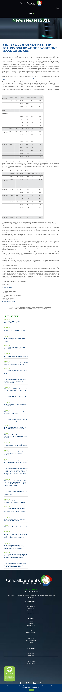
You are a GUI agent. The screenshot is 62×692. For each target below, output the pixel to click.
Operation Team (31, 610)
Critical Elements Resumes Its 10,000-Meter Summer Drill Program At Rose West (14, 348)
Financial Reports (31, 628)
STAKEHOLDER (31, 648)
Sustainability (31, 650)
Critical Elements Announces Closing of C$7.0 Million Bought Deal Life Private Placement (15, 444)
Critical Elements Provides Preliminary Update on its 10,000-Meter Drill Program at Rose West (15, 420)
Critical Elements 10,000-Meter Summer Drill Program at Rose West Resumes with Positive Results (15, 339)
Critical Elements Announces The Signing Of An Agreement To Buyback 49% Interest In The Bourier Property (15, 493)
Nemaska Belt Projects (31, 642)
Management (31, 608)
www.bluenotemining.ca (7, 302)
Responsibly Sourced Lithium (31, 604)
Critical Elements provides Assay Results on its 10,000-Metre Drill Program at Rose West (15, 397)
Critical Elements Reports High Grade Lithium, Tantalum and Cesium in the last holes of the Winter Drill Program (15, 381)
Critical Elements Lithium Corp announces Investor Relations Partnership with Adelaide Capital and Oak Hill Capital (16, 436)
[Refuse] (60, 688)
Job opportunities (31, 663)
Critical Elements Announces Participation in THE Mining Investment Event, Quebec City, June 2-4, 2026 (16, 372)
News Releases (31, 625)
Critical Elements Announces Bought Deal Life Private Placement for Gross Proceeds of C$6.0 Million (15, 453)
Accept (31, 689)
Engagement (31, 653)
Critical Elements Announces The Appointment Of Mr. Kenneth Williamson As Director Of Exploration (16, 461)
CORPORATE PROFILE (31, 601)
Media (31, 630)
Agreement (31, 655)
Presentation (31, 621)
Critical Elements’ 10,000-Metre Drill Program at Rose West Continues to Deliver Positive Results (15, 389)
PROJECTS (31, 638)
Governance (31, 613)
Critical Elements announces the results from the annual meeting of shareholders (15, 412)
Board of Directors (31, 606)
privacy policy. (36, 687)
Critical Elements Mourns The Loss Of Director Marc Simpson (15, 404)
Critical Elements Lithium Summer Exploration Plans (16, 526)
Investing (31, 623)
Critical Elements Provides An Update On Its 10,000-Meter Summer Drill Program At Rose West (16, 355)
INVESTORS (31, 618)
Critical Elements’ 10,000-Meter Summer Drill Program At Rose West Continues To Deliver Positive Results (14, 330)
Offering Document (31, 632)
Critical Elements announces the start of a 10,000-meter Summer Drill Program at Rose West (16, 363)
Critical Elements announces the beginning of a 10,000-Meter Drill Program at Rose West (15, 427)
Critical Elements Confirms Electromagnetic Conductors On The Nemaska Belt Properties (15, 501)
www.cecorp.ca (5, 289)
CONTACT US (31, 661)
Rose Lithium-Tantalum (31, 640)
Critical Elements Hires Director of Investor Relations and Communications (14, 322)
